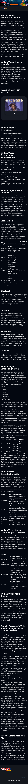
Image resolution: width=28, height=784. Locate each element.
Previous (2, 107)
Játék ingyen (10, 100)
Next (26, 107)
